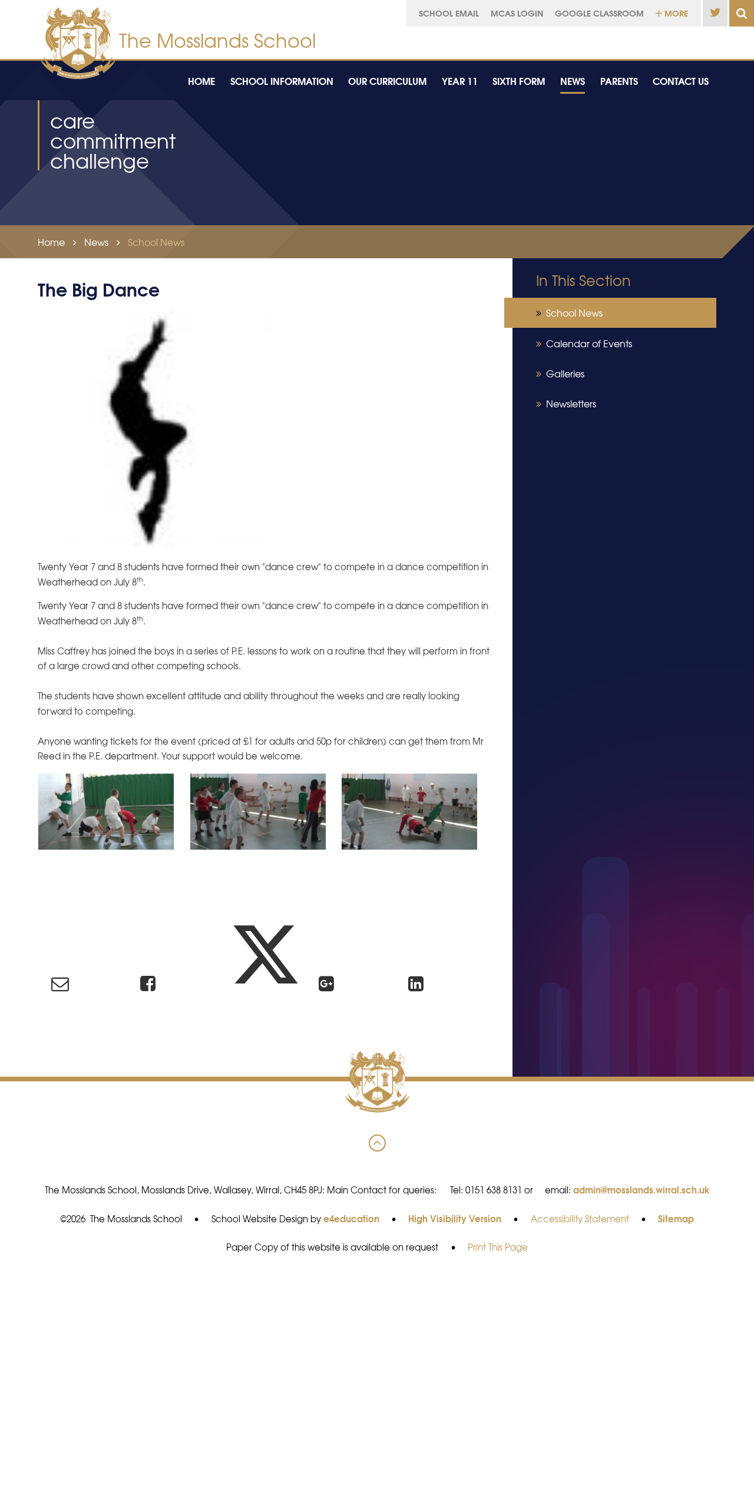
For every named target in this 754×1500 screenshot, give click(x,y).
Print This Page (498, 1247)
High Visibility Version (454, 1218)
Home (51, 242)
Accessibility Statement (580, 1218)
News (96, 242)
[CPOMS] (656, 40)
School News (156, 242)
